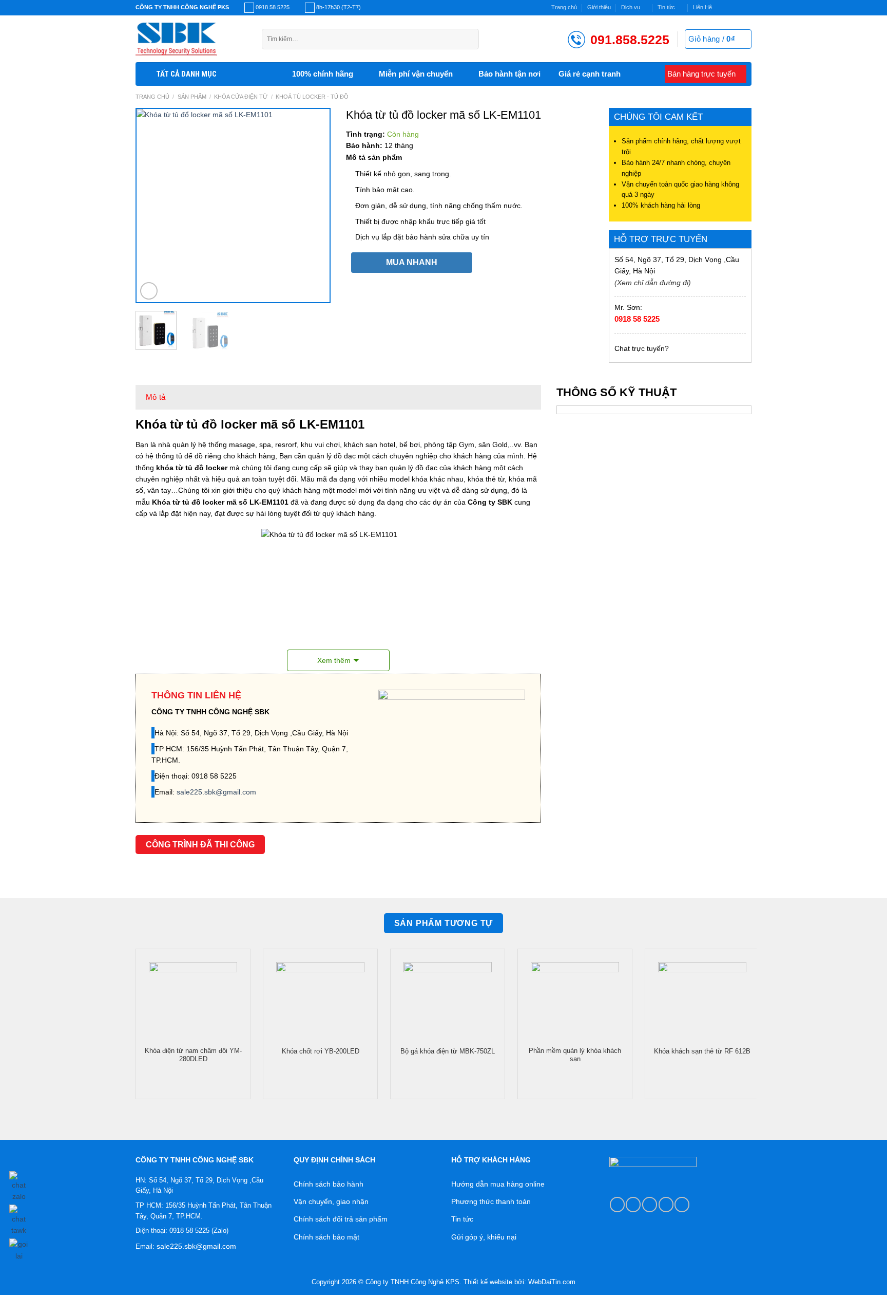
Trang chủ (564, 7)
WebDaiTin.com (551, 1282)
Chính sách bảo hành (328, 1184)
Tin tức (666, 7)
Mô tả (156, 397)
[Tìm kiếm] (468, 39)
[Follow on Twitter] (739, 8)
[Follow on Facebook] (721, 8)
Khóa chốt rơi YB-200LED (320, 1051)
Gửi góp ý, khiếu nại (483, 1237)
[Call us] (666, 1204)
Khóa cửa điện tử (240, 97)
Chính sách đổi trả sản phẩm (341, 1219)
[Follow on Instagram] (730, 8)
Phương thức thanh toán (491, 1201)
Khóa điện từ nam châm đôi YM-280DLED (193, 1055)
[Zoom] (149, 291)
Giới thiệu (599, 7)
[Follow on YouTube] (681, 1204)
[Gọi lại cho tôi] (18, 1248)
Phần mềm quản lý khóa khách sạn (575, 1055)
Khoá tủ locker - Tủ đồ (312, 97)
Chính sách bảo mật (326, 1237)
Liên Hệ (702, 7)
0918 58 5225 (637, 318)
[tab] (156, 397)
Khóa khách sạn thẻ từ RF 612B (702, 1051)
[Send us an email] (747, 8)
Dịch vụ (630, 7)
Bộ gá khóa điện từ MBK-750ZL (447, 1051)
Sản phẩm (192, 97)
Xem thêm (334, 660)
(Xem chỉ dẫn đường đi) (652, 283)
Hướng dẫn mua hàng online (498, 1184)
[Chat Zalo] (18, 1184)
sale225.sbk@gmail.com (216, 792)
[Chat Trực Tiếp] (18, 1218)
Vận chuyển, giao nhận (331, 1201)
